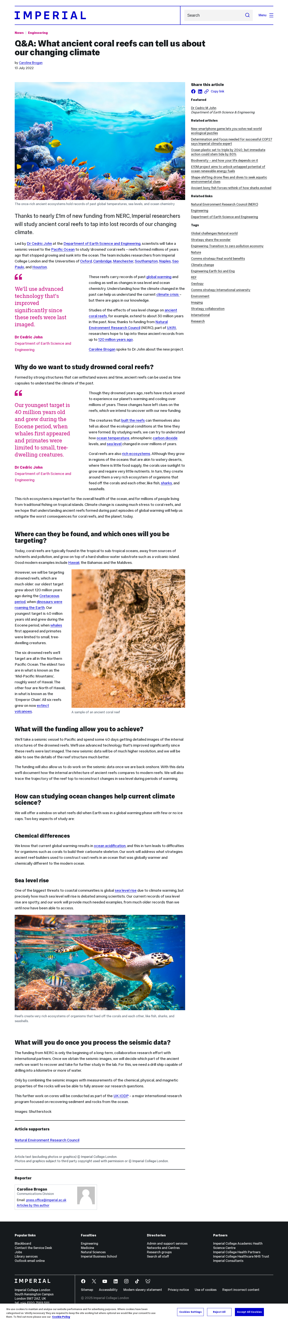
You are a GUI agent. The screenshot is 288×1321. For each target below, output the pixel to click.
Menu (262, 15)
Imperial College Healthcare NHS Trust (241, 1256)
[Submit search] (247, 15)
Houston (39, 267)
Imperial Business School (99, 1256)
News (19, 33)
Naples (165, 261)
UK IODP (121, 1095)
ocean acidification (110, 845)
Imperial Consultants (228, 1261)
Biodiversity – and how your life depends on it (224, 160)
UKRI (171, 327)
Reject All (219, 1311)
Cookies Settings (190, 1311)
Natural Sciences (93, 1252)
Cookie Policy (61, 1316)
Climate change (202, 265)
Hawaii (73, 562)
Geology (197, 284)
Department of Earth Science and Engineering (101, 243)
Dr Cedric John (39, 243)
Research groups (159, 1252)
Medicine (87, 1248)
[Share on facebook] (193, 91)
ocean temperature (113, 438)
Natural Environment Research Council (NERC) (224, 204)
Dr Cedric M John (203, 108)
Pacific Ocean (63, 249)
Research (198, 321)
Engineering (38, 33)
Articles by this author (33, 1205)
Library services (26, 1256)
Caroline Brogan (31, 63)
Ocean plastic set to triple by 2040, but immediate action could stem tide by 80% (228, 152)
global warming (158, 276)
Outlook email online (30, 1261)
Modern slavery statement (142, 1290)
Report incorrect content (240, 1290)
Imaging (197, 302)
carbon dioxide (165, 438)
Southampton (146, 261)
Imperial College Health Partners (236, 1252)
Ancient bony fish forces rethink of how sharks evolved (231, 188)
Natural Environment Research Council (47, 1140)
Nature (196, 252)
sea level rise (126, 890)
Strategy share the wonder (211, 240)
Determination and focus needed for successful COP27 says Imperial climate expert (231, 141)
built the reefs (133, 420)
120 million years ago (115, 339)
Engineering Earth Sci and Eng (213, 271)
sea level (114, 443)
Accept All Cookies (249, 1311)
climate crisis (167, 294)
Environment (200, 296)
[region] (144, 1312)
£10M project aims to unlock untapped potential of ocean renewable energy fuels (228, 169)
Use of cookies (205, 1290)
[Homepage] (97, 15)
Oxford (86, 261)
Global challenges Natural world (214, 233)
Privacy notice (178, 1290)
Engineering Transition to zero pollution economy (227, 246)
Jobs (18, 1252)
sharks (166, 483)
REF (194, 277)
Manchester (123, 261)
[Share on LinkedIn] (200, 91)
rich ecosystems (136, 453)
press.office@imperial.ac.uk (46, 1200)
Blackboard (23, 1243)
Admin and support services (167, 1243)
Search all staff (158, 1256)
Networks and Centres (163, 1248)
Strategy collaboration (208, 309)
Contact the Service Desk (33, 1248)
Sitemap (87, 1290)
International (200, 315)
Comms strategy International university (220, 290)
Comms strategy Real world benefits (218, 259)
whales (56, 625)
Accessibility (108, 1290)
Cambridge (102, 261)
